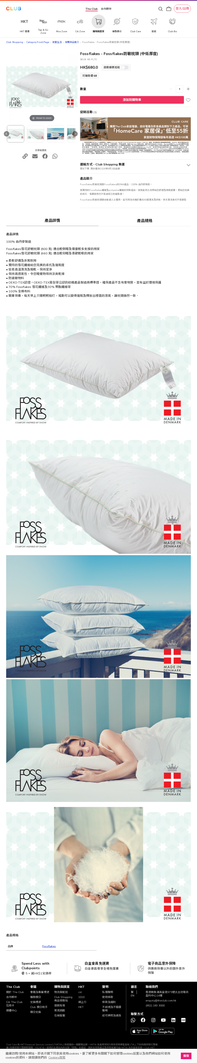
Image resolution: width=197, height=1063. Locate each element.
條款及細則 (109, 1002)
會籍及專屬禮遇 (39, 992)
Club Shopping (14, 42)
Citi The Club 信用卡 (14, 1003)
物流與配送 (61, 992)
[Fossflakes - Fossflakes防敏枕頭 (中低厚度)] (15, 134)
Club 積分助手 (39, 1007)
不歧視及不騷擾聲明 (111, 1008)
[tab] (52, 220)
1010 (81, 997)
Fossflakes (49, 946)
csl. (80, 992)
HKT (81, 1007)
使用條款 (107, 997)
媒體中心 (11, 1010)
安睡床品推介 (72, 42)
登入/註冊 (182, 9)
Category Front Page (37, 42)
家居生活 (57, 42)
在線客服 (59, 1015)
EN (132, 995)
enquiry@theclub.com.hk (161, 1000)
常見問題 (59, 1010)
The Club (91, 9)
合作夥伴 (106, 9)
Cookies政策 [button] (56, 1058)
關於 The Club (15, 992)
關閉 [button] (186, 1056)
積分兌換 (35, 1012)
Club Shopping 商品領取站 (63, 998)
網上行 (82, 1002)
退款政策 (59, 1005)
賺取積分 (35, 997)
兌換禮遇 (35, 1002)
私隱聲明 (107, 992)
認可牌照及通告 (111, 1015)
